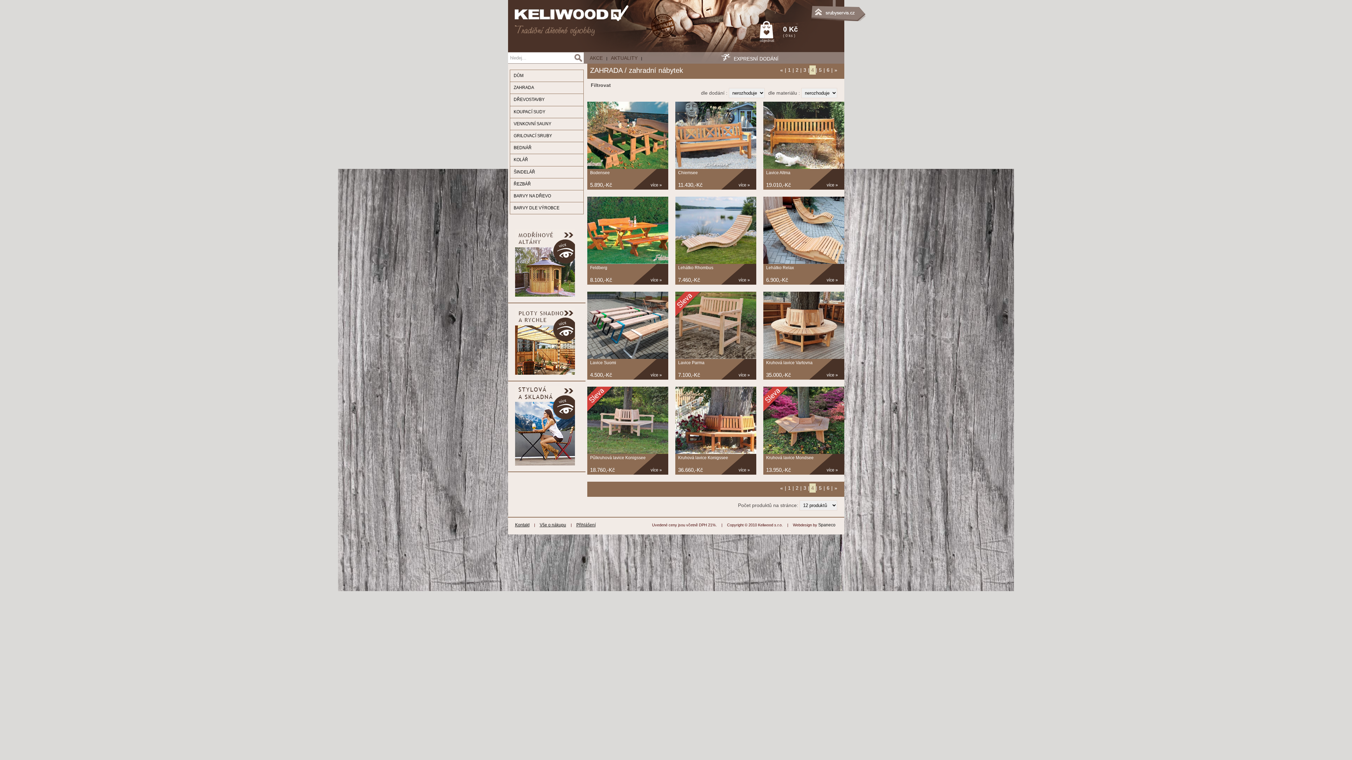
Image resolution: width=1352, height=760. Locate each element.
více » (656, 185)
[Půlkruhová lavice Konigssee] (627, 452)
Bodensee (600, 172)
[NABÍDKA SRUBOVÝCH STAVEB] (809, 9)
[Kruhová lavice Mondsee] (803, 452)
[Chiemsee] (715, 167)
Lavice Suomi (603, 362)
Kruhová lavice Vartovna (789, 362)
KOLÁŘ (521, 159)
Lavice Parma (691, 362)
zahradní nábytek (656, 70)
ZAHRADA (524, 87)
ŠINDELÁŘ (524, 172)
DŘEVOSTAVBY (529, 99)
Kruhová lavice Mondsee (790, 457)
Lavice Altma (778, 172)
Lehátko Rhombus (695, 267)
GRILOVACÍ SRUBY (533, 135)
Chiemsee (688, 172)
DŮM (519, 75)
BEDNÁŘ (523, 147)
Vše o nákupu (553, 524)
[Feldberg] (627, 262)
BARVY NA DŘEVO (532, 196)
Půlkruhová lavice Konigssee (618, 457)
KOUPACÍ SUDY (529, 111)
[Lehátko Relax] (803, 262)
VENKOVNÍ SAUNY (532, 123)
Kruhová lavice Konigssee (703, 457)
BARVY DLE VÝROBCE (536, 207)
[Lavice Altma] (803, 167)
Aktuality (624, 58)
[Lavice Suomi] (627, 357)
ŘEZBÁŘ (522, 184)
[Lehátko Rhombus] (715, 262)
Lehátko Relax (780, 267)
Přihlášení (586, 524)
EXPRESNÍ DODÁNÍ (756, 59)
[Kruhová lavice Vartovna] (803, 357)
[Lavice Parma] (715, 357)
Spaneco (826, 524)
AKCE (596, 58)
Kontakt (522, 524)
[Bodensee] (627, 167)
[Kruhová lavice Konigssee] (715, 452)
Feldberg (598, 267)
